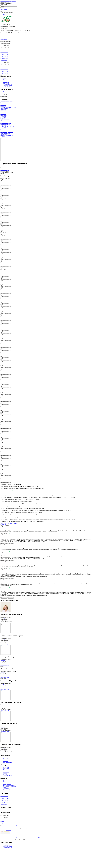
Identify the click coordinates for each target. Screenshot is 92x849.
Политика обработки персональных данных (12, 789)
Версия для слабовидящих (6, 3)
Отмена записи (4, 9)
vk (1, 819)
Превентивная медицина (6, 123)
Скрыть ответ (10, 543)
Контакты (5, 787)
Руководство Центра (7, 775)
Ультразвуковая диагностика (7, 132)
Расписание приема (7, 80)
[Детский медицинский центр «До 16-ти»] (10, 825)
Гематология (3, 105)
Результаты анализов (7, 84)
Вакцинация (3, 102)
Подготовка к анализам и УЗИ (9, 786)
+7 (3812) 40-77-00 (4, 56)
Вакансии (5, 773)
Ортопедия (3, 118)
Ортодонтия (3, 117)
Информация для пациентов (9, 781)
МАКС (2, 823)
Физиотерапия (4, 134)
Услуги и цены (6, 82)
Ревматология (3, 128)
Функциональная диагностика (7, 135)
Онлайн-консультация (7, 85)
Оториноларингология (5, 119)
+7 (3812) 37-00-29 (4, 54)
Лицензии (5, 769)
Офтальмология (4, 120)
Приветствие (6, 767)
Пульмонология (4, 127)
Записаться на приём (5, 170)
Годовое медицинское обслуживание (8, 107)
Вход (4, 14)
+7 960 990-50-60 (4, 802)
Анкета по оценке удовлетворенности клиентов (13, 790)
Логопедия (3, 111)
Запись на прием (6, 86)
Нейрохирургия (4, 115)
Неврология (3, 114)
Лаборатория (3, 110)
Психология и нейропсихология (7, 126)
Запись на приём (6, 845)
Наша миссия (6, 768)
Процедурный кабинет (5, 124)
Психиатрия (3, 125)
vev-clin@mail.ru (4, 50)
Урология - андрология (5, 133)
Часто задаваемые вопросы (9, 785)
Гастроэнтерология (5, 103)
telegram (2, 821)
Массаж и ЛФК (4, 112)
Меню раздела (4, 96)
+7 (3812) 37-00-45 (4, 52)
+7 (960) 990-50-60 (4, 58)
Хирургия (3, 136)
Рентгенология (4, 129)
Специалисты (6, 79)
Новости (5, 774)
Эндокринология (4, 137)
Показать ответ (4, 543)
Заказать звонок (4, 39)
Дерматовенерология (5, 108)
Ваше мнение (6, 83)
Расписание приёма (7, 780)
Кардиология (3, 109)
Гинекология (3, 106)
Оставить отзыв (4, 524)
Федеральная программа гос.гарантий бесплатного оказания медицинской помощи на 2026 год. (21, 837)
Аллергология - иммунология (7, 101)
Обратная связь (6, 788)
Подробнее (3, 618)
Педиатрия (3, 121)
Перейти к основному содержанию (8, 1)
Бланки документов (7, 784)
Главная (4, 91)
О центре (5, 78)
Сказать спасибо (13, 523)
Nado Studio (8, 830)
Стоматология (6, 92)
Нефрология (3, 116)
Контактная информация (5, 41)
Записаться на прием (5, 622)
